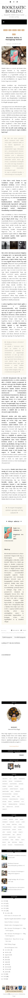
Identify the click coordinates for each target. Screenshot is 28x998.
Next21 (22, 839)
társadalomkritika (12, 804)
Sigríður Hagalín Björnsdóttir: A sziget (15, 918)
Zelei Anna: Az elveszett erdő (13, 915)
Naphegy (17, 839)
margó (13, 796)
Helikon (14, 829)
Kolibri (14, 832)
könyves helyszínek (6, 793)
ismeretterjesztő (14, 788)
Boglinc (10, 43)
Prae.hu (21, 842)
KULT (10, 778)
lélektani (15, 793)
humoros (10, 786)
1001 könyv (4, 778)
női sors (4, 801)
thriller (4, 804)
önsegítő (4, 809)
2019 (4, 979)
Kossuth (21, 832)
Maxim (19, 837)
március (7, 967)
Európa (8, 824)
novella (14, 30)
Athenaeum (5, 821)
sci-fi (19, 30)
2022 (4, 910)
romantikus (16, 801)
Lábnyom (19, 834)
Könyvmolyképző (6, 834)
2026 (4, 901)
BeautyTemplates (14, 994)
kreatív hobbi (5, 791)
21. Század (4, 819)
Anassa (21, 819)
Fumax (20, 824)
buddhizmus (22, 778)
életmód (17, 806)
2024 (4, 906)
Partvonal (14, 842)
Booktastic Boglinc (14, 9)
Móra (12, 839)
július (6, 957)
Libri (14, 834)
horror (4, 786)
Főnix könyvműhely (6, 826)
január (6, 971)
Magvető (4, 837)
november (8, 950)
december (7, 913)
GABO (10, 30)
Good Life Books (6, 829)
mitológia (4, 799)
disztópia (4, 781)
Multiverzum (5, 839)
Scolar (4, 844)
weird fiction (20, 632)
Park (9, 842)
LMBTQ (15, 778)
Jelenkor (9, 832)
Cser (3, 824)
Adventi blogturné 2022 (11, 947)
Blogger (14, 996)
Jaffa (3, 832)
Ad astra (11, 819)
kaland (21, 788)
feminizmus (5, 783)
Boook (17, 821)
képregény (17, 791)
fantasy (5, 30)
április (6, 964)
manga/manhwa (6, 796)
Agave (16, 819)
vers (3, 806)
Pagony (4, 842)
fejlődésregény (18, 781)
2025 (4, 903)
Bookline (12, 821)
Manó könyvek (12, 837)
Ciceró (23, 821)
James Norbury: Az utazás (12, 922)
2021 (4, 974)
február (7, 969)
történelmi (22, 804)
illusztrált (5, 788)
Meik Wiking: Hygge (10, 944)
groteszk (21, 783)
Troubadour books (19, 844)
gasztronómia (13, 783)
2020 (4, 976)
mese (18, 796)
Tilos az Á (10, 844)
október (7, 952)
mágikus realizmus (13, 799)
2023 (4, 908)
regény (10, 801)
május (6, 962)
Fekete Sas (14, 824)
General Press (21, 826)
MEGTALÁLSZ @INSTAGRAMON (14, 991)
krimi (12, 791)
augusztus (7, 954)
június (6, 959)
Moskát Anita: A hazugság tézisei (13, 925)
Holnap (19, 829)
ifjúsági (16, 786)
